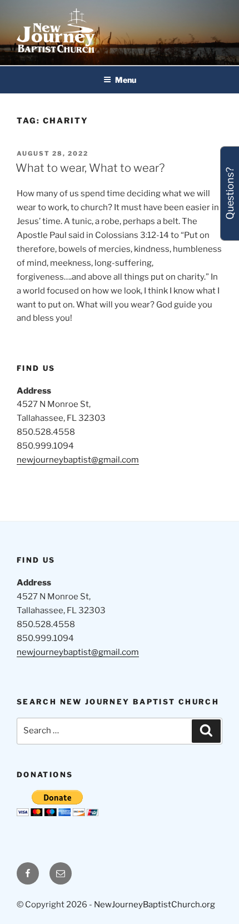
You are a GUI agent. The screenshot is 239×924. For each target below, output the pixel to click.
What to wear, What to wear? (90, 168)
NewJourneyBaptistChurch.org (154, 905)
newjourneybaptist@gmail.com (78, 460)
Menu (125, 80)
